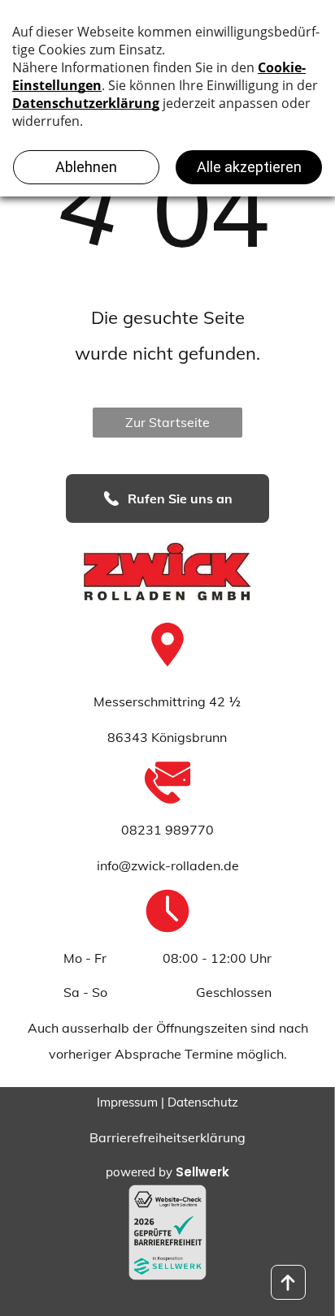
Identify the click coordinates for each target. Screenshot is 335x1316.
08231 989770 (167, 830)
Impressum (127, 1102)
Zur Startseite (167, 422)
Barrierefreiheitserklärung (167, 1137)
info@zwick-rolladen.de (168, 865)
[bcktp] (288, 1282)
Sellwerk (202, 1171)
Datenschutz (203, 1102)
